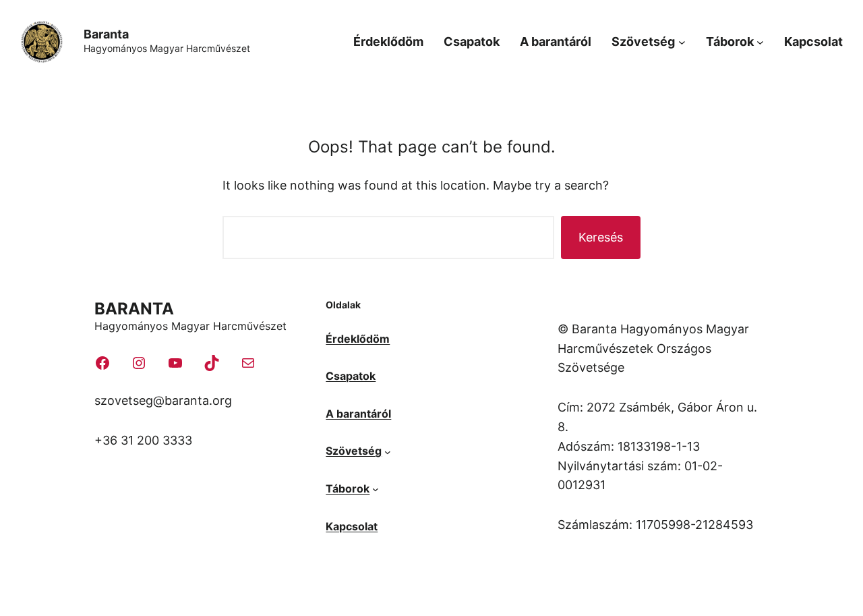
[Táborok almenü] (760, 42)
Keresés (600, 237)
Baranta (106, 34)
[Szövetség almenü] (682, 42)
